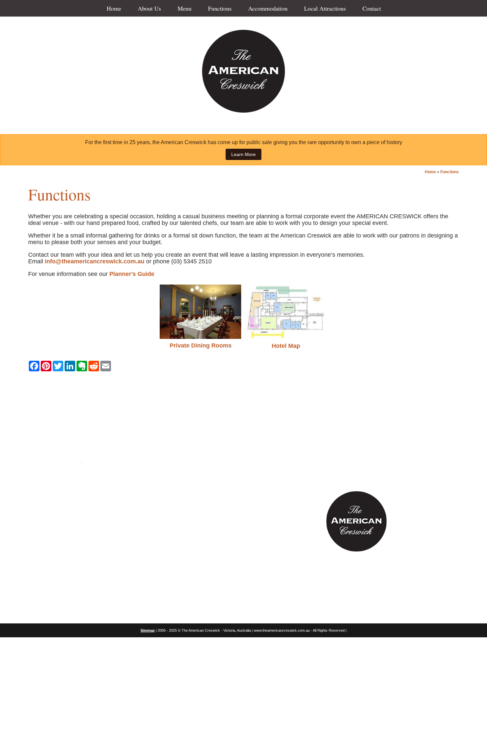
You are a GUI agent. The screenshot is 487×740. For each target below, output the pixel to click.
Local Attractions (325, 8)
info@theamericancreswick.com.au (94, 261)
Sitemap (147, 630)
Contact (371, 8)
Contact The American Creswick (244, 380)
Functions (220, 8)
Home (114, 8)
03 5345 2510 (52, 436)
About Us (149, 8)
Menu (184, 8)
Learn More (243, 154)
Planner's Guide (131, 274)
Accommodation (268, 8)
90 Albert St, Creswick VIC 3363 (81, 445)
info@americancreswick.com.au (82, 428)
